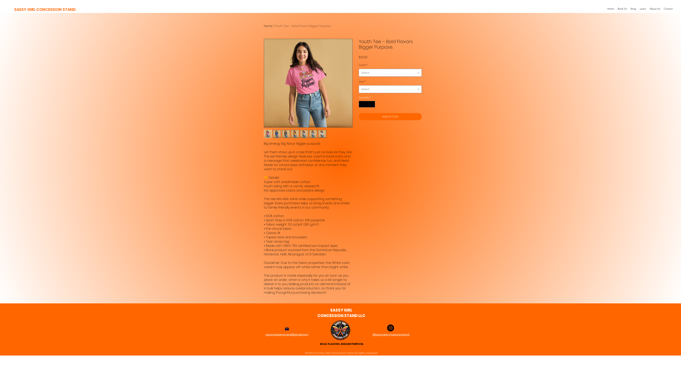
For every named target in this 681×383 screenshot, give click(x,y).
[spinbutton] (367, 104)
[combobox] (390, 73)
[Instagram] (390, 327)
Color (363, 65)
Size (362, 81)
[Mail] (287, 329)
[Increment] (372, 104)
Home (268, 26)
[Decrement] (361, 104)
